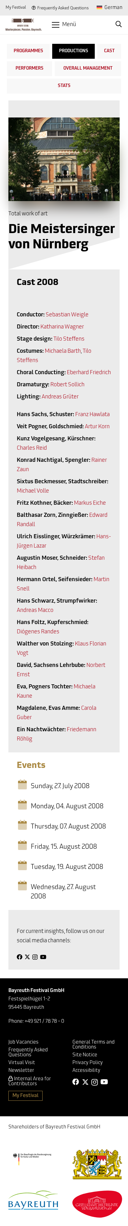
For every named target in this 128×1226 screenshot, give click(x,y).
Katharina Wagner (62, 327)
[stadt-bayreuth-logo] (33, 1200)
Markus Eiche (90, 503)
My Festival (16, 8)
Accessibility (86, 1070)
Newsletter (21, 1070)
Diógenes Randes (38, 632)
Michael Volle (33, 491)
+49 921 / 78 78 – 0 (44, 1021)
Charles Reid (32, 448)
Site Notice (84, 1055)
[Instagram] (35, 957)
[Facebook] (19, 957)
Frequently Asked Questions (63, 8)
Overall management (87, 68)
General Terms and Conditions (93, 1045)
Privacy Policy (87, 1062)
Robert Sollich (67, 385)
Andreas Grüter (60, 397)
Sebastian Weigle (67, 315)
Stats (64, 86)
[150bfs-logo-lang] (24, 25)
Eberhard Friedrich (89, 373)
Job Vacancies (23, 1042)
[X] (27, 957)
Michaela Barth (63, 351)
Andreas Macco (35, 610)
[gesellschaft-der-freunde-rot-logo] (97, 1204)
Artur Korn (97, 427)
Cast (109, 51)
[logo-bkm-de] (32, 1159)
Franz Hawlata (92, 415)
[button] (64, 25)
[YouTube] (43, 957)
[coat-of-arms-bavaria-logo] (97, 1164)
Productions (73, 51)
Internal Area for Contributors (29, 1081)
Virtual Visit (21, 1062)
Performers (29, 68)
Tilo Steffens (69, 339)
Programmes (28, 51)
